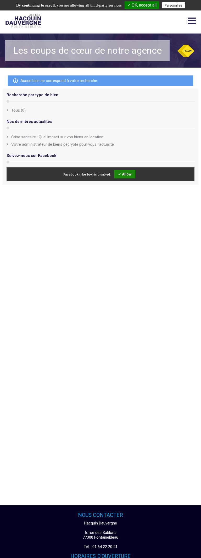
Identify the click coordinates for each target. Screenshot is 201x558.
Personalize (173, 5)
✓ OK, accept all (142, 5)
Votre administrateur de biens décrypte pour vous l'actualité (62, 144)
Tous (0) (18, 110)
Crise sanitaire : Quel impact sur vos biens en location (57, 137)
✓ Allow (124, 174)
